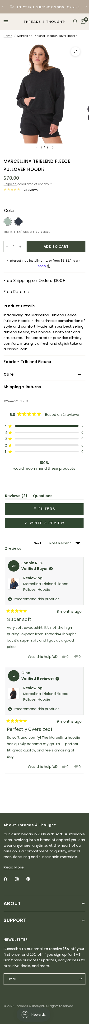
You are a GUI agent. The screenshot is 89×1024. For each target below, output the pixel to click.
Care (9, 374)
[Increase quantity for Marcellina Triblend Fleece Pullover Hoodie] (20, 246)
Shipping (10, 184)
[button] (44, 426)
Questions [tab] (42, 496)
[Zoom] (75, 51)
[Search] (75, 21)
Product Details (19, 306)
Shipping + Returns (22, 387)
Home (8, 36)
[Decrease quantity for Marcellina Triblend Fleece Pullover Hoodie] (7, 246)
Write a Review (48, 524)
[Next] (53, 147)
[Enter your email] (80, 979)
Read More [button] (14, 867)
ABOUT (12, 903)
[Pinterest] (31, 879)
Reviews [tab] (16, 496)
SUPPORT (15, 920)
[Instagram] (20, 879)
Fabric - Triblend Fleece (27, 361)
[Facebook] (9, 879)
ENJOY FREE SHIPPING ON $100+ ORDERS (48, 7)
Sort (38, 543)
